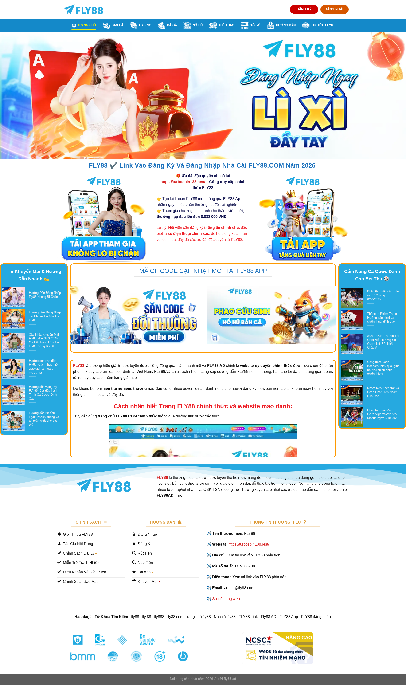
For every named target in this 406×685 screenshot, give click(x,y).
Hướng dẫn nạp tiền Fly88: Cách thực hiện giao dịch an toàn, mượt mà (44, 366)
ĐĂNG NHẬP (334, 9)
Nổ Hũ (198, 25)
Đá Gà (172, 25)
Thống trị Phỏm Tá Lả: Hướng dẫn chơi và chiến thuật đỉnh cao (382, 317)
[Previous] (14, 95)
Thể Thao (226, 25)
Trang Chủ (87, 25)
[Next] (392, 95)
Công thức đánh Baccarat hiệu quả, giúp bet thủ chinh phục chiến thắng (383, 367)
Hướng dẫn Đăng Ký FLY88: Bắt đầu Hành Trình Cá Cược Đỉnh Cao (43, 392)
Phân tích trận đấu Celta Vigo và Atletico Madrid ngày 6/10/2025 (382, 414)
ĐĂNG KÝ (304, 9)
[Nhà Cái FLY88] (83, 9)
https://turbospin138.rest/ (182, 182)
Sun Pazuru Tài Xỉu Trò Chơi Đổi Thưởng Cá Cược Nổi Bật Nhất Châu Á (383, 341)
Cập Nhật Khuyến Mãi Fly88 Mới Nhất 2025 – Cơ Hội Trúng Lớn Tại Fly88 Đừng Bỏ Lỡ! (44, 340)
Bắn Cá (118, 25)
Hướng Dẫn (286, 25)
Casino (145, 25)
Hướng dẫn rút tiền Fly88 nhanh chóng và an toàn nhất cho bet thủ (44, 418)
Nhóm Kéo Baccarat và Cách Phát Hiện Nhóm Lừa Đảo (383, 392)
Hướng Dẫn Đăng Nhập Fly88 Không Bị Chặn (45, 295)
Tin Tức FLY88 (322, 25)
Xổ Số (255, 25)
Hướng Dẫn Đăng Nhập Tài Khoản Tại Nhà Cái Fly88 (45, 316)
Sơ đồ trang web (226, 599)
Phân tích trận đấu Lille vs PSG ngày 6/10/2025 (383, 295)
